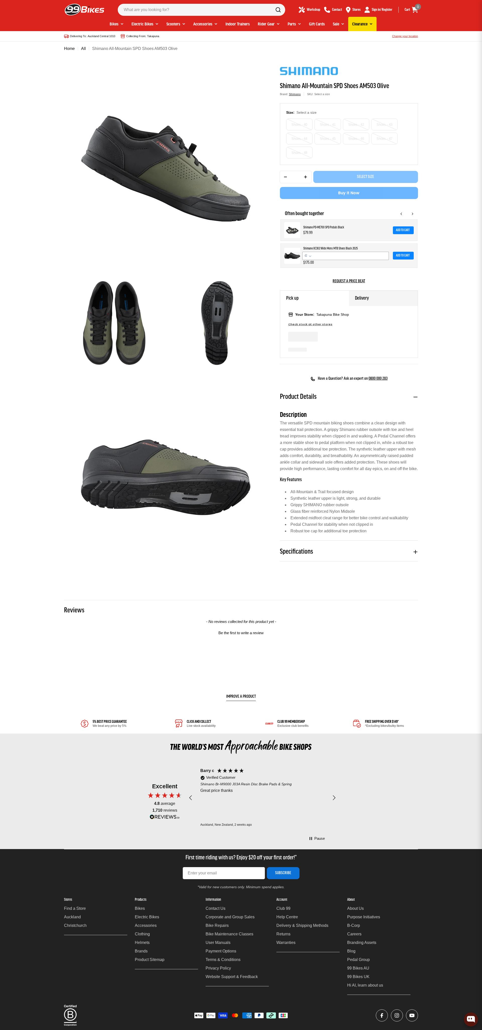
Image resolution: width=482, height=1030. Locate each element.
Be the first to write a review (241, 633)
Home (69, 48)
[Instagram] (397, 1015)
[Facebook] (382, 1015)
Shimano (295, 94)
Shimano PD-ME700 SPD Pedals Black (323, 227)
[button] (241, 632)
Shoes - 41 (328, 124)
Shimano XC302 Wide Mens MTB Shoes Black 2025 (330, 248)
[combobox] (201, 10)
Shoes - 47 (384, 139)
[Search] (278, 10)
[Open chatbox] (471, 1019)
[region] (262, 797)
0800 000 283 (378, 378)
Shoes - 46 (356, 139)
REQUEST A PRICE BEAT (349, 281)
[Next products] (412, 213)
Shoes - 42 (356, 124)
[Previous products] (401, 213)
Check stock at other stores (310, 324)
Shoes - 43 (384, 124)
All (83, 48)
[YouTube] (412, 1015)
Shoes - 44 (299, 139)
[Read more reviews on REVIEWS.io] (165, 818)
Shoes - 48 (299, 153)
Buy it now (348, 193)
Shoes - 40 (299, 124)
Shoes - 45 (328, 139)
